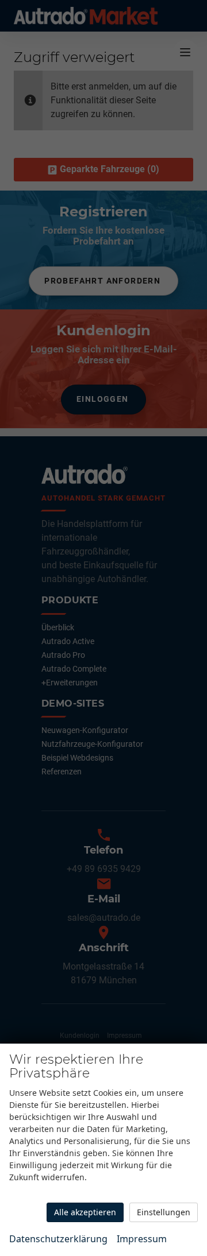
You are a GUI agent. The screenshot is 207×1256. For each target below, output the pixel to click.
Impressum (142, 1238)
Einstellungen (163, 1212)
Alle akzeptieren (85, 1212)
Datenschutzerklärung (58, 1238)
